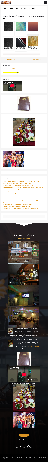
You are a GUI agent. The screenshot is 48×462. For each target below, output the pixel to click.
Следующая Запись (37, 59)
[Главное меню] (45, 2)
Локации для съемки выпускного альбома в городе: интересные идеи (17, 195)
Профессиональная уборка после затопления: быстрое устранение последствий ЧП (20, 200)
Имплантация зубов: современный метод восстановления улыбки (16, 206)
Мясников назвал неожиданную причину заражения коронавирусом (32, 47)
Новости (4, 12)
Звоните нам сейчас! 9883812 (9, 68)
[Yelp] (24, 446)
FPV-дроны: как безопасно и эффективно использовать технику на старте (18, 185)
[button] (24, 435)
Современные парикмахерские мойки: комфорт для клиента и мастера (17, 183)
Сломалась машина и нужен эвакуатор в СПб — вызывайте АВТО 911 (17, 189)
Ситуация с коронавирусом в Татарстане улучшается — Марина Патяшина (8, 33)
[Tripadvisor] (27, 446)
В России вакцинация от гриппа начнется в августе (32, 32)
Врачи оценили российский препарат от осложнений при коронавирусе (20, 48)
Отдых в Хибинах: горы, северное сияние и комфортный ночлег (16, 202)
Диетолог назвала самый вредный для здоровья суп (8, 48)
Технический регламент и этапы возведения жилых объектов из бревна (17, 191)
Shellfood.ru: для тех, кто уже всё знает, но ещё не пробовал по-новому (18, 197)
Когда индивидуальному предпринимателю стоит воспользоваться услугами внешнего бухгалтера (23, 187)
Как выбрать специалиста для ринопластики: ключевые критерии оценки (18, 193)
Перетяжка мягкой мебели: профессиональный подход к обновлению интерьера (19, 198)
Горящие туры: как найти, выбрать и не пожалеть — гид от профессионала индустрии (20, 208)
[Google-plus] (30, 446)
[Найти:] (24, 216)
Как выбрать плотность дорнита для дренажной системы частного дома (17, 204)
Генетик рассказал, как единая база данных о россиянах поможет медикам (21, 33)
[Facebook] (17, 446)
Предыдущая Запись (11, 59)
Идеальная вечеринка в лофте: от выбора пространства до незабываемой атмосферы (21, 181)
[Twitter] (20, 446)
